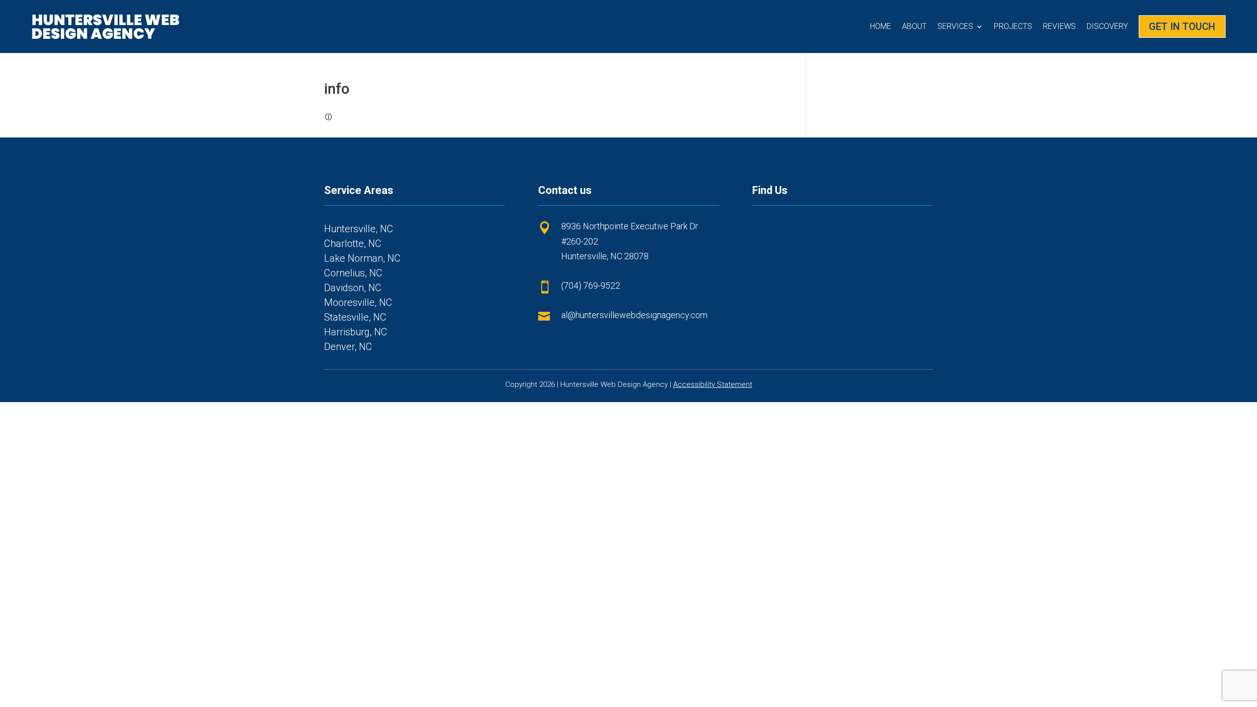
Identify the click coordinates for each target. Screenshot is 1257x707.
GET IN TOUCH (1182, 26)
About (914, 26)
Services (955, 26)
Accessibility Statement (712, 384)
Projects (1013, 26)
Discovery (1107, 26)
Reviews (1059, 26)
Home (880, 26)
